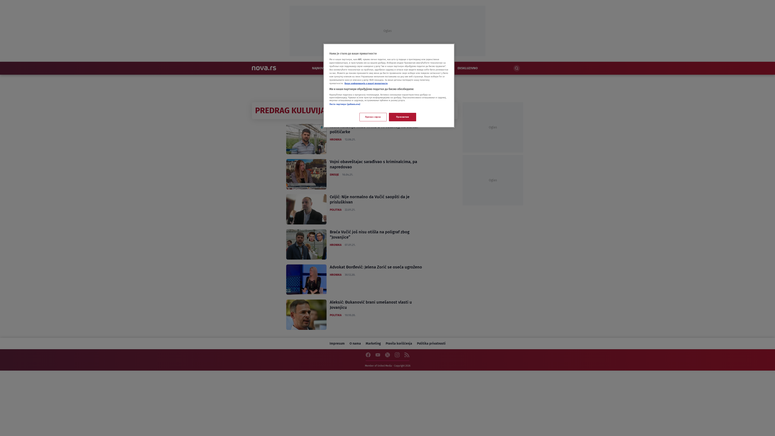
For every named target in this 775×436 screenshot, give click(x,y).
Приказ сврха (373, 116)
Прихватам (402, 116)
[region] (389, 86)
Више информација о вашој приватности (366, 83)
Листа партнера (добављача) (344, 104)
